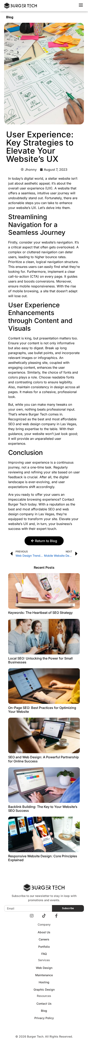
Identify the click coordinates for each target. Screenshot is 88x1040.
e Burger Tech (36, 414)
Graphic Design (44, 989)
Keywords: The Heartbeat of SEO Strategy (40, 613)
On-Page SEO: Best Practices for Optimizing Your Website (42, 710)
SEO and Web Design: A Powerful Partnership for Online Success (43, 759)
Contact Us (44, 1003)
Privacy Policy (44, 1018)
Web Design (44, 967)
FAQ (44, 953)
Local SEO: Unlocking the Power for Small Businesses (40, 660)
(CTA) (34, 276)
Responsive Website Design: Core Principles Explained (42, 858)
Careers (44, 939)
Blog (9, 17)
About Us (44, 932)
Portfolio (44, 946)
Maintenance (44, 975)
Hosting (44, 982)
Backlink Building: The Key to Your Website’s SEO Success (42, 809)
